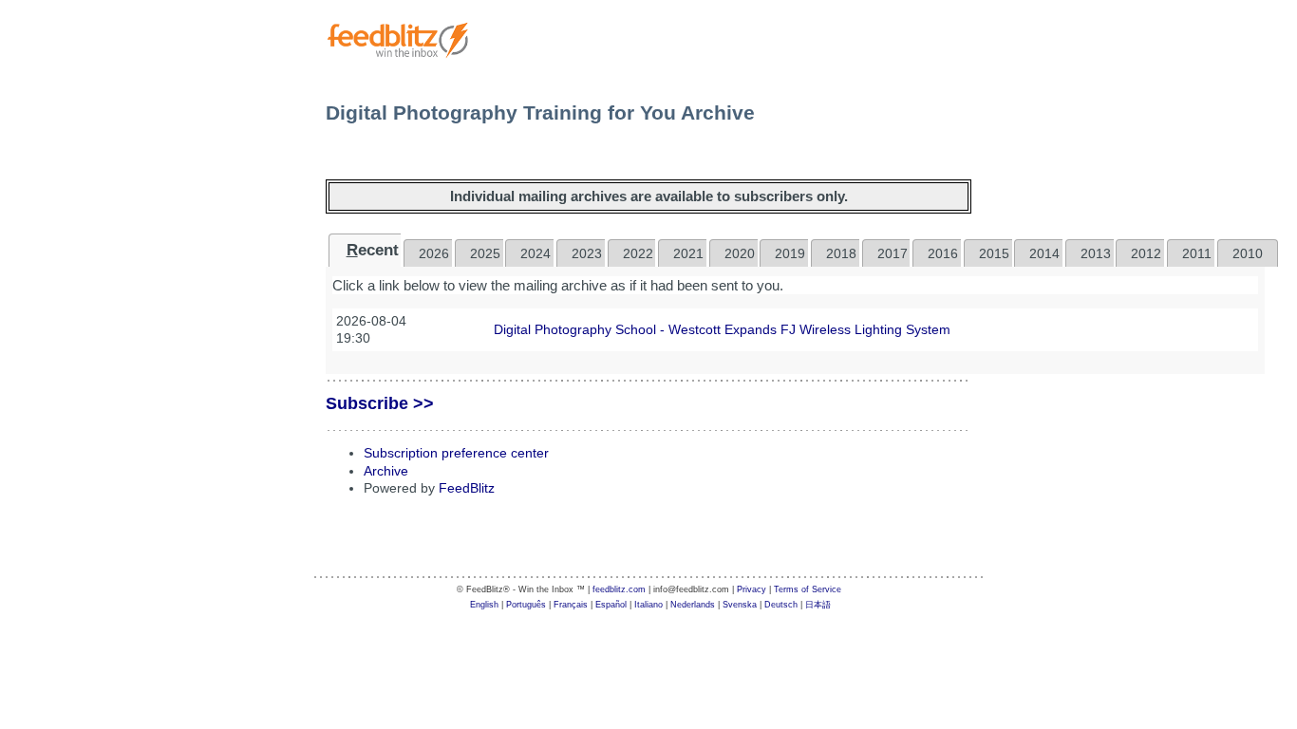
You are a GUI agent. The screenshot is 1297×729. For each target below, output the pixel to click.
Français (571, 604)
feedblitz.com (619, 589)
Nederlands (692, 604)
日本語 (818, 604)
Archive (386, 470)
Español (611, 604)
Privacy (751, 589)
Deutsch (781, 604)
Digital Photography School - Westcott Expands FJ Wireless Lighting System (722, 329)
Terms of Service (807, 589)
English (484, 604)
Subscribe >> (380, 403)
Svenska (740, 604)
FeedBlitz (467, 487)
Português (526, 604)
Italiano (648, 604)
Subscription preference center (456, 452)
